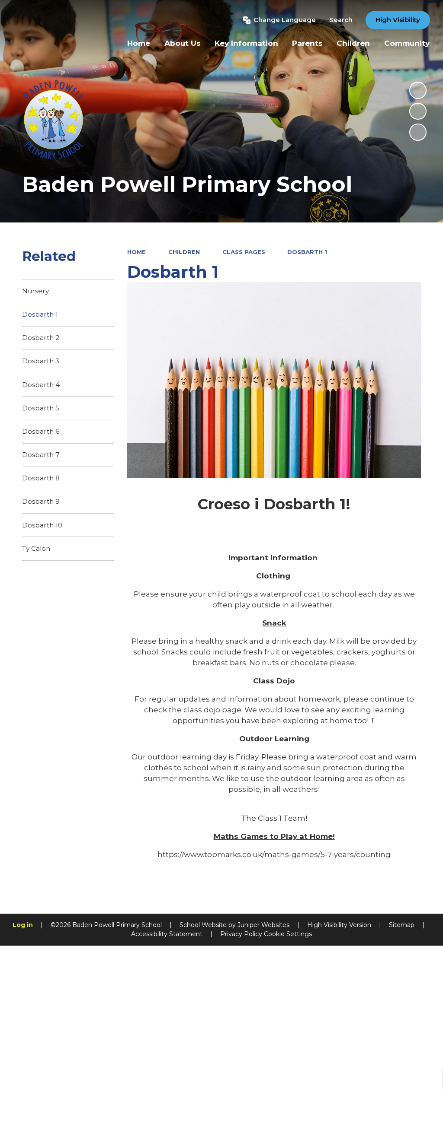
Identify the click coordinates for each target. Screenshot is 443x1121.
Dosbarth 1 (307, 251)
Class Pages (243, 251)
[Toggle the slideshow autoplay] (418, 90)
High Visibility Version (339, 925)
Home (136, 251)
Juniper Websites (263, 925)
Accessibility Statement (166, 934)
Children (184, 251)
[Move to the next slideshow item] (418, 132)
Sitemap (401, 925)
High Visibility (398, 20)
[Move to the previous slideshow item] (418, 111)
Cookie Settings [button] (288, 934)
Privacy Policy (241, 934)
